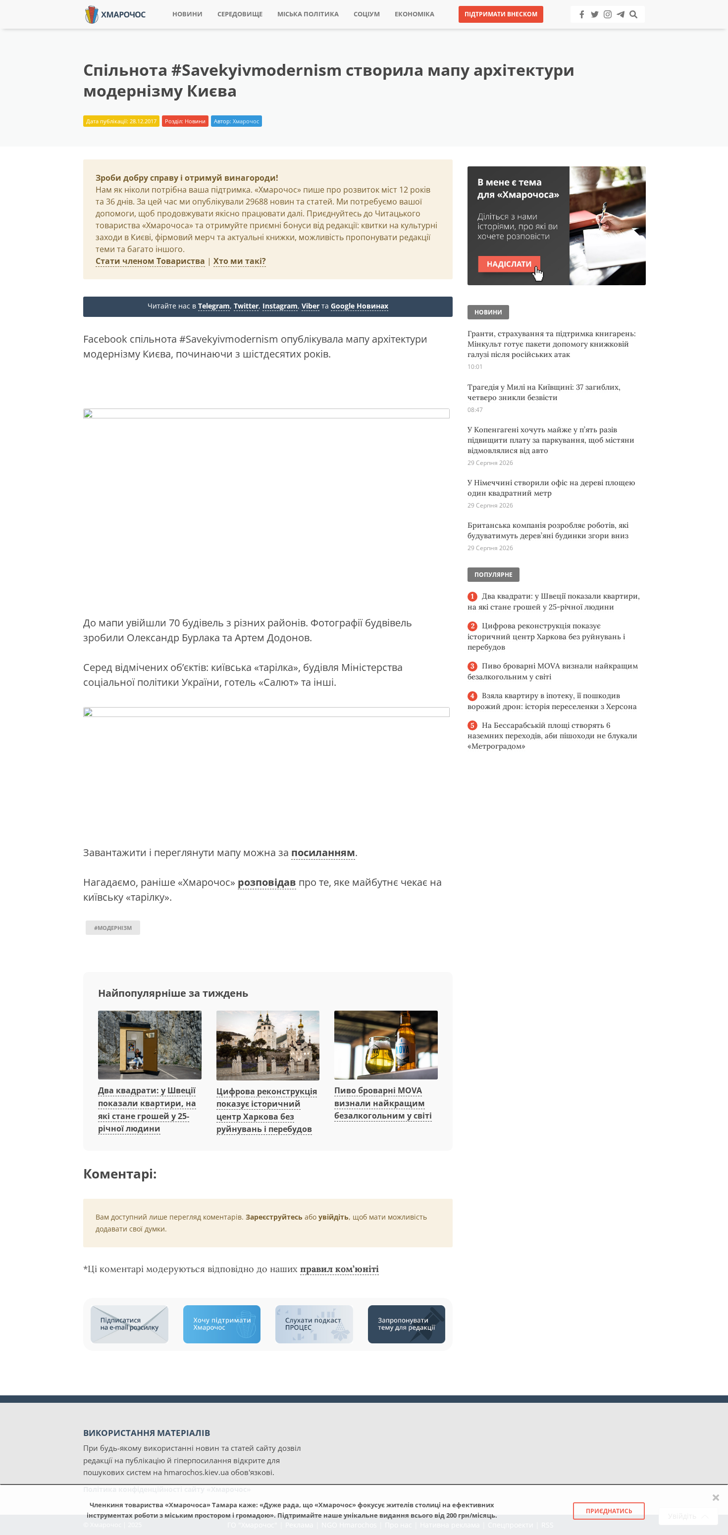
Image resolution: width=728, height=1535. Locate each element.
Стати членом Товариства (150, 261)
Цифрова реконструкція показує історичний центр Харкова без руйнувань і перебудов (546, 636)
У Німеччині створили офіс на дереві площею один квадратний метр (551, 488)
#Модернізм (113, 927)
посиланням (323, 852)
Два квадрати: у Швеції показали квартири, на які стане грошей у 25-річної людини (554, 601)
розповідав (267, 882)
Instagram (280, 305)
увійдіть (333, 1217)
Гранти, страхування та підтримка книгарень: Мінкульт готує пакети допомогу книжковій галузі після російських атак (552, 344)
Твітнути (336, 29)
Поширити (277, 29)
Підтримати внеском (501, 14)
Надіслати (395, 29)
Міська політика (308, 14)
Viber (310, 305)
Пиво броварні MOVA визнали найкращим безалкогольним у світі (383, 1103)
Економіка (414, 14)
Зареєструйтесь (274, 1217)
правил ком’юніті (339, 1269)
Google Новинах (359, 305)
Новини (187, 14)
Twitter (246, 305)
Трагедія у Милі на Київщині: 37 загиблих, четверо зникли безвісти (544, 392)
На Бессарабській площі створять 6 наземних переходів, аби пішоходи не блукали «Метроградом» (552, 735)
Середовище (239, 14)
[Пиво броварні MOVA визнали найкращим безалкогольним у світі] (386, 1046)
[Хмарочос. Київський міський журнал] (115, 13)
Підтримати (460, 29)
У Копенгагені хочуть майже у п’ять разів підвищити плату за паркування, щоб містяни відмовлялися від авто (551, 440)
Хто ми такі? (239, 261)
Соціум (367, 14)
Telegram (214, 305)
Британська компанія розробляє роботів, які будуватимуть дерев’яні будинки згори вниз (548, 530)
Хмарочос (246, 121)
